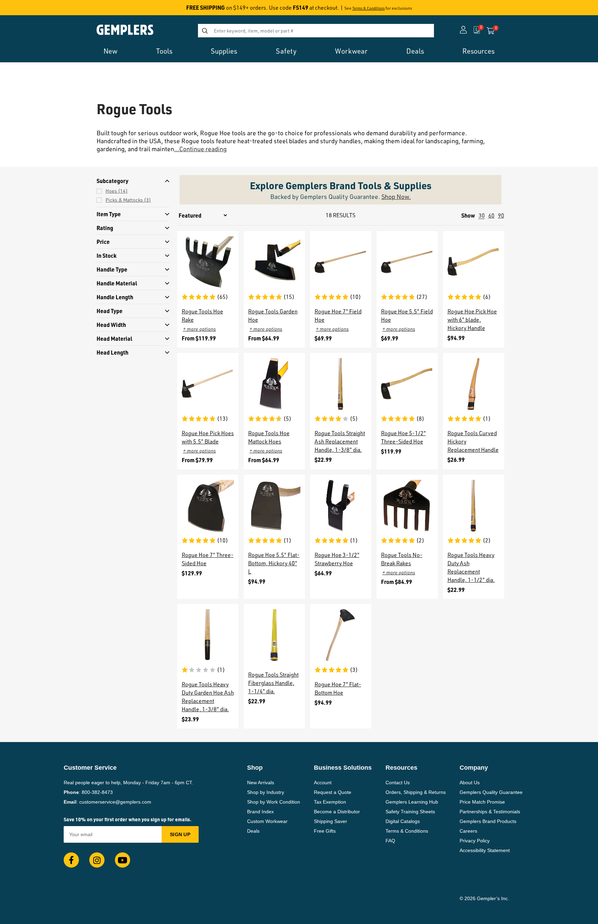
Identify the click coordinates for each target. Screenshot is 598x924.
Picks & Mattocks (128, 200)
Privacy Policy (475, 840)
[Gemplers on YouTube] (122, 860)
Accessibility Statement (485, 850)
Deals (253, 831)
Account (323, 782)
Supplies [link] (224, 51)
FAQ (390, 840)
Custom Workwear (267, 821)
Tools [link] (164, 51)
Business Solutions (343, 767)
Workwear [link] (351, 51)
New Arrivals (260, 782)
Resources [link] (478, 51)
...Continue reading (200, 149)
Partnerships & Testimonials (490, 811)
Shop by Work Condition (273, 802)
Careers (468, 831)
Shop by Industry (265, 792)
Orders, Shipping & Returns (416, 792)
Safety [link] (286, 51)
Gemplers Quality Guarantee (491, 792)
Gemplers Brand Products (488, 821)
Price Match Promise (482, 802)
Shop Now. (396, 196)
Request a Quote (332, 792)
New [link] (110, 51)
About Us (470, 782)
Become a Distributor (337, 811)
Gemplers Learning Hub (412, 802)
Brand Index (260, 811)
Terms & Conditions (368, 8)
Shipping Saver (330, 821)
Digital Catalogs (403, 821)
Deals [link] (415, 51)
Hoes (117, 191)
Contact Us (398, 782)
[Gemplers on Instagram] (97, 860)
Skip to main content (30, 9)
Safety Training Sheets (410, 811)
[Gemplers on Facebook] (71, 860)
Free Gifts (325, 831)
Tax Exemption (330, 802)
